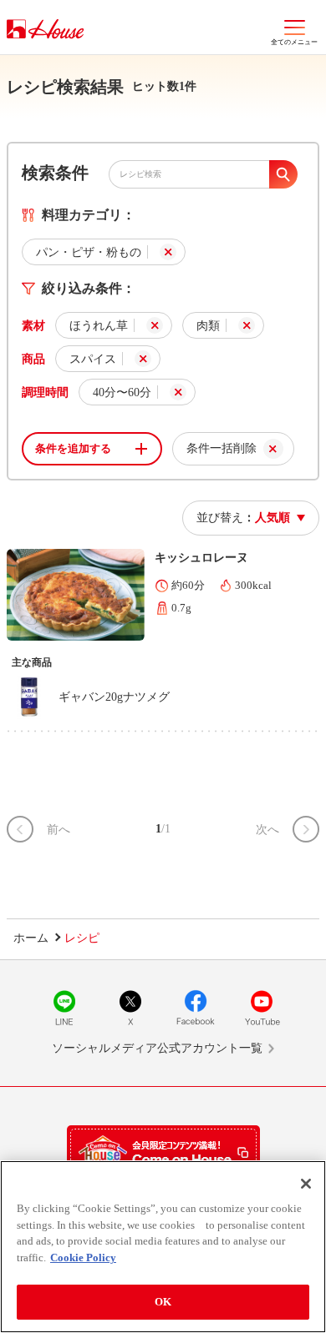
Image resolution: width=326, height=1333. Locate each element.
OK (163, 1301)
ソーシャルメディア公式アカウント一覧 (157, 1048)
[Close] (306, 1183)
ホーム (30, 938)
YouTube (261, 1007)
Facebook (195, 1007)
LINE (64, 1007)
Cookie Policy (83, 1257)
